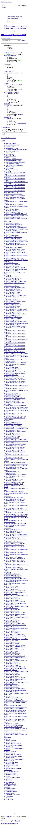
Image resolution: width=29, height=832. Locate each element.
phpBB (9, 816)
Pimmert (9, 84)
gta (7, 93)
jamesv (8, 118)
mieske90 (20, 80)
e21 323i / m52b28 (8, 71)
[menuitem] (14, 16)
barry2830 (9, 73)
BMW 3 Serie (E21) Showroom (13, 35)
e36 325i (20, 89)
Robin (8, 54)
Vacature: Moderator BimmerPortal (13, 52)
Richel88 (9, 105)
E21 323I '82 (7, 104)
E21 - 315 (6, 83)
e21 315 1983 (7, 117)
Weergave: (5, 129)
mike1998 (20, 114)
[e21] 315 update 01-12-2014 (11, 92)
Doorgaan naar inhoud (6, 2)
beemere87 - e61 (22, 123)
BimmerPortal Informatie (10, 55)
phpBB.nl (17, 821)
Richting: (12, 131)
